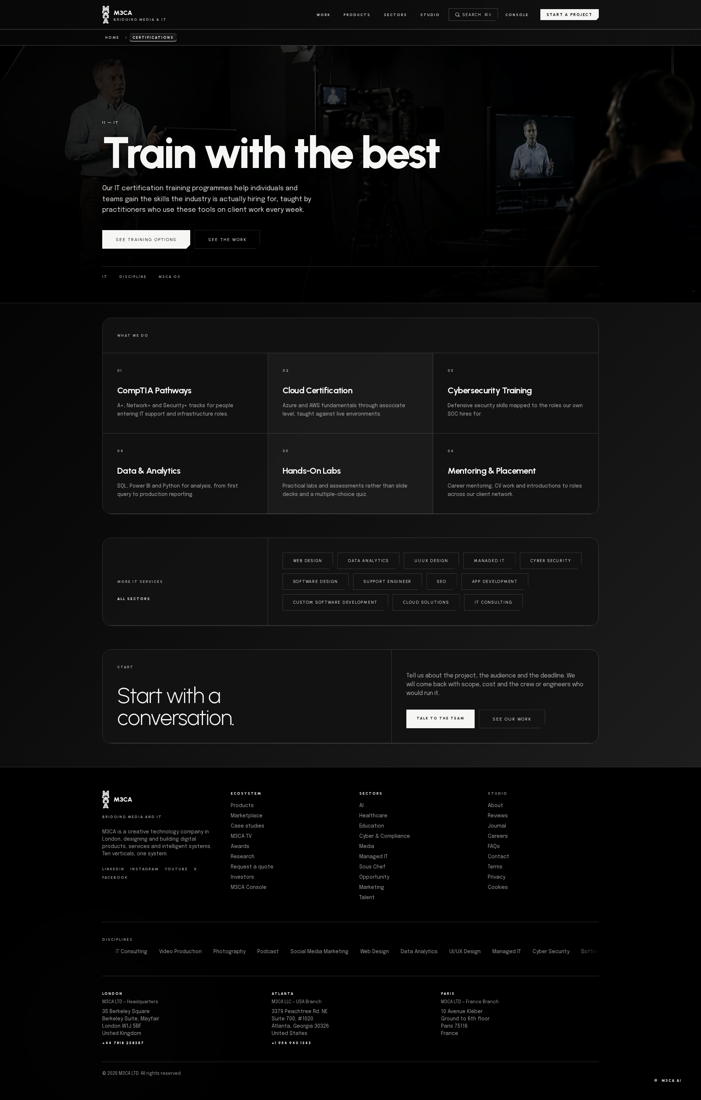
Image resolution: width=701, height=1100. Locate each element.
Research (242, 856)
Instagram (144, 869)
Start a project (570, 14)
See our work (512, 719)
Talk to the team (440, 718)
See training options (146, 239)
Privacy (496, 877)
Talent (367, 897)
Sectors (395, 14)
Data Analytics (368, 560)
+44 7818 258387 (123, 1042)
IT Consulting (494, 602)
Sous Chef (372, 867)
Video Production (198, 951)
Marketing (371, 887)
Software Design (315, 581)
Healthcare (373, 815)
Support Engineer (387, 581)
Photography (248, 951)
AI (361, 805)
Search (477, 14)
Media (366, 846)
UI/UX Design (431, 560)
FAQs (494, 846)
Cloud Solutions (426, 602)
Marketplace (247, 815)
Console (517, 14)
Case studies (247, 826)
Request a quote (252, 867)
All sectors (133, 598)
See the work (227, 239)
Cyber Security (550, 560)
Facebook (115, 877)
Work (323, 14)
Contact (498, 856)
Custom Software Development (335, 602)
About (495, 805)
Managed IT (489, 560)
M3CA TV (241, 836)
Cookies (498, 887)
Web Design (308, 560)
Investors (242, 877)
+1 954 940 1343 (291, 1042)
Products (357, 14)
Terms (495, 867)
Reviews (498, 815)
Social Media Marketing (338, 951)
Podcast (286, 951)
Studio (430, 14)
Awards (240, 846)
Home (112, 37)
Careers (498, 836)
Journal (497, 826)
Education (371, 826)
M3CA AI (672, 1080)
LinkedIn (113, 869)
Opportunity (374, 877)
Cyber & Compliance (384, 836)
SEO (441, 581)
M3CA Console (249, 887)
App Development (495, 581)
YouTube (176, 869)
